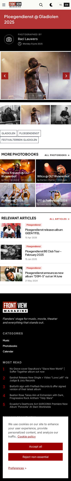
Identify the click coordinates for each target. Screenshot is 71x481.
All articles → (60, 219)
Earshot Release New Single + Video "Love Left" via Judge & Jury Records (39, 379)
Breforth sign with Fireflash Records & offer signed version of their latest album (38, 388)
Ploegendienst (34, 225)
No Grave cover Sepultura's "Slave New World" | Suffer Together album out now (37, 370)
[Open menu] (3, 4)
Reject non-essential (36, 457)
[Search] (41, 5)
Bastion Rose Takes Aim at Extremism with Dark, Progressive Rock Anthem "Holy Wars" (37, 397)
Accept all (35, 446)
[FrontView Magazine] (15, 307)
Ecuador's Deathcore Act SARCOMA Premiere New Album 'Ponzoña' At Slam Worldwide (39, 405)
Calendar (8, 351)
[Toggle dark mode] (51, 5)
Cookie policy (27, 436)
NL (60, 4)
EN (66, 4)
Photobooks (10, 345)
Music (6, 340)
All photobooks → (57, 155)
